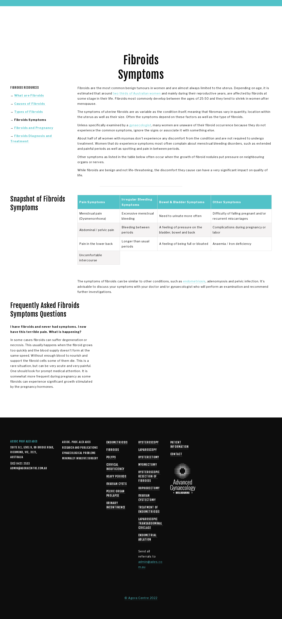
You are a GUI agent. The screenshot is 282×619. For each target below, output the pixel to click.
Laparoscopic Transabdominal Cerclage (150, 523)
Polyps (111, 457)
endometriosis (194, 281)
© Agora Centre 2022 (141, 598)
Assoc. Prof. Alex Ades (76, 442)
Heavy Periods (116, 476)
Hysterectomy (148, 457)
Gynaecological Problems (44, 18)
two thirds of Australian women (137, 93)
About (15, 18)
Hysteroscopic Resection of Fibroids (149, 476)
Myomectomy (147, 465)
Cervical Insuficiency (115, 467)
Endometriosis (117, 442)
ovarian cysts (116, 484)
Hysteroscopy (148, 442)
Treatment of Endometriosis (149, 509)
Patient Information (131, 18)
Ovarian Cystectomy (147, 498)
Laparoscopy (147, 450)
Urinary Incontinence (116, 505)
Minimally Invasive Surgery (89, 18)
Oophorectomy (149, 488)
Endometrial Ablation (148, 537)
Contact (157, 18)
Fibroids (113, 450)
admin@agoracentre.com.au (23, 468)
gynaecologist (140, 125)
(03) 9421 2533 (192, 18)
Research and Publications (80, 447)
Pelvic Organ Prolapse (116, 493)
